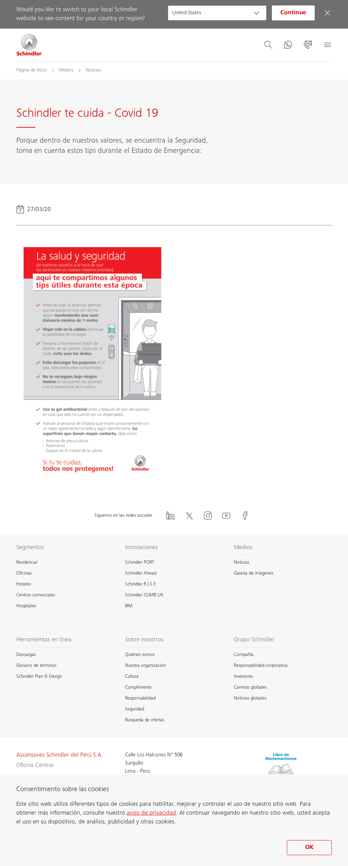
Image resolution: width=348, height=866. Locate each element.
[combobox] (217, 12)
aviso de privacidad (151, 813)
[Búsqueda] (268, 45)
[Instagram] (207, 515)
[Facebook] (245, 515)
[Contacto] (307, 45)
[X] (188, 515)
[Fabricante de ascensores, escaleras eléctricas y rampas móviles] (29, 45)
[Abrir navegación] (327, 45)
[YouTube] (226, 515)
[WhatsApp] (287, 45)
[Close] (327, 12)
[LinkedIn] (170, 515)
